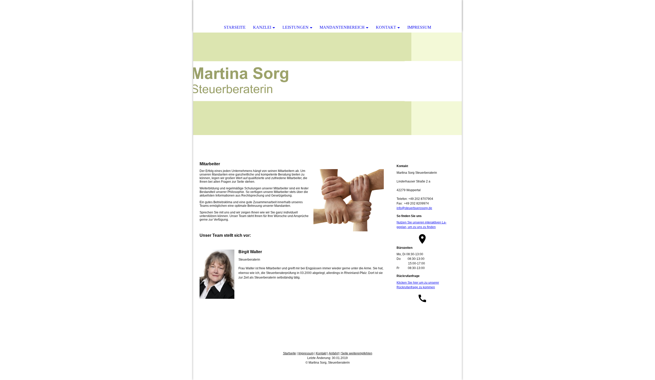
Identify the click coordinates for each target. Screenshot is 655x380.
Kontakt (386, 27)
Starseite (235, 27)
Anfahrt (334, 353)
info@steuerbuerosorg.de (414, 208)
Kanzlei (262, 27)
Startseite (289, 353)
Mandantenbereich (342, 27)
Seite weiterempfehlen (356, 353)
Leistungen (295, 27)
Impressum (419, 27)
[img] (327, 84)
